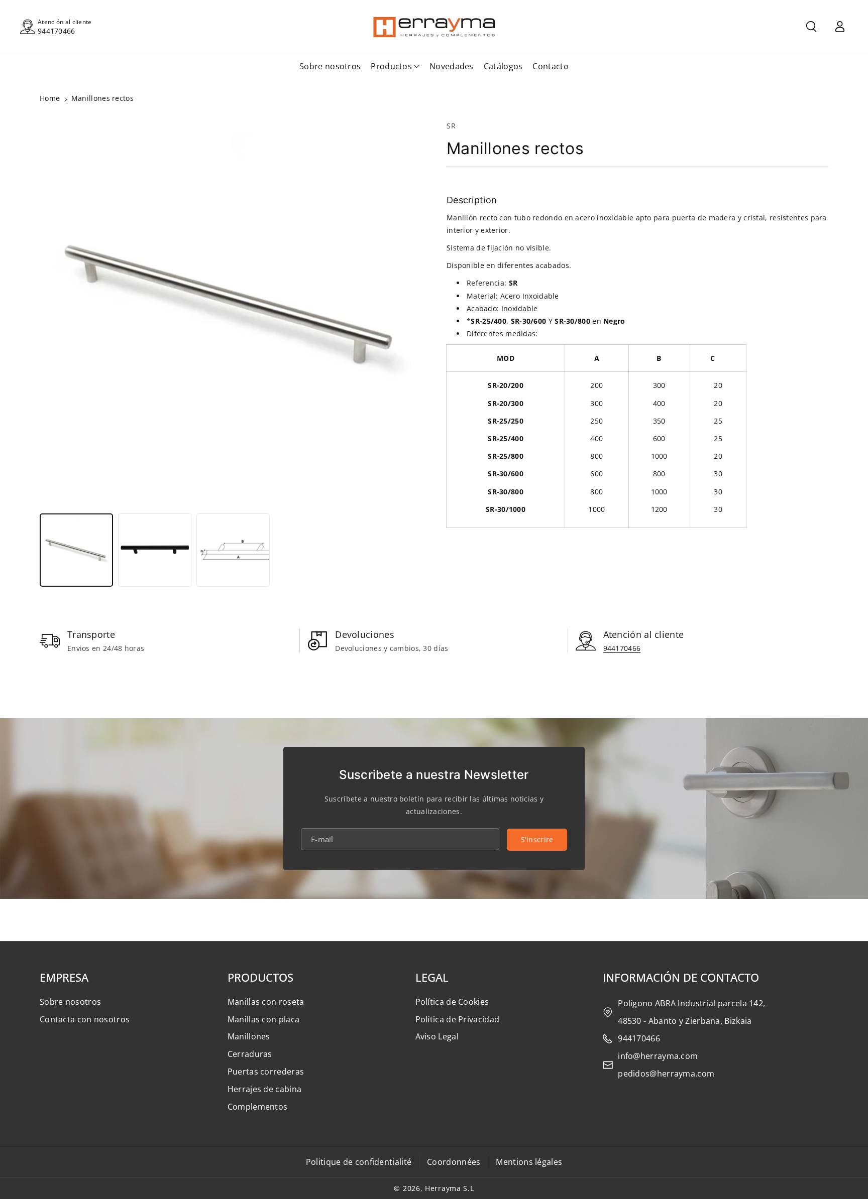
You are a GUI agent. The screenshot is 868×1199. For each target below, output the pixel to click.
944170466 (56, 31)
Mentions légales (529, 1161)
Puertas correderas (266, 1071)
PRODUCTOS (260, 977)
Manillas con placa (263, 1019)
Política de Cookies (452, 1001)
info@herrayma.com (658, 1055)
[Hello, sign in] (840, 27)
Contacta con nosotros (85, 1019)
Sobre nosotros (70, 1001)
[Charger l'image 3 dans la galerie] (233, 550)
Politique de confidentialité (358, 1161)
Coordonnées (453, 1161)
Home (50, 98)
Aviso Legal (437, 1036)
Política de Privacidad (457, 1019)
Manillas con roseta (266, 1001)
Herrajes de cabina (264, 1089)
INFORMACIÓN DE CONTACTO (681, 977)
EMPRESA (64, 977)
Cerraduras (250, 1053)
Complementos (258, 1106)
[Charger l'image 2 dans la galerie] (154, 550)
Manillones (249, 1036)
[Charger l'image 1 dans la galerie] (76, 550)
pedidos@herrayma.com (666, 1073)
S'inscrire (537, 839)
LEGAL (432, 977)
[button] (811, 27)
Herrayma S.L (449, 1188)
